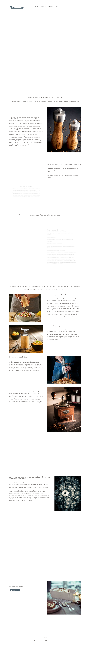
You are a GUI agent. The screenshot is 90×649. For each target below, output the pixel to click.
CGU (60, 635)
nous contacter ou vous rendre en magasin (23, 569)
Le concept (40, 6)
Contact (56, 6)
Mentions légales (63, 633)
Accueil (34, 6)
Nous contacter (63, 636)
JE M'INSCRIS (15, 590)
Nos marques (48, 6)
